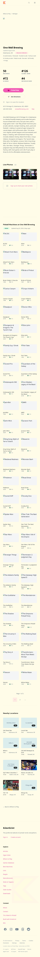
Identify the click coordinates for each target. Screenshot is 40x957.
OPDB (27, 946)
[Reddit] (28, 929)
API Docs (13, 949)
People (5, 874)
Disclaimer (6, 943)
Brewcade (15, 56)
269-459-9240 (7, 109)
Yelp (33, 109)
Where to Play (7, 14)
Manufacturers (8, 878)
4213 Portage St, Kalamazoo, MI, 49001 (15, 106)
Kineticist (8, 827)
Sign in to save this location (15, 102)
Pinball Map (15, 90)
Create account (16, 837)
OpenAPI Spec (21, 949)
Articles (5, 851)
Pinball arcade (17, 58)
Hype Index (6, 855)
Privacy (17, 940)
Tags (4, 886)
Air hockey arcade (8, 58)
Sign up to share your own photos (22, 186)
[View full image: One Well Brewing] (20, 29)
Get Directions (15, 97)
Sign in (5, 837)
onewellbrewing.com (22, 109)
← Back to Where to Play (11, 807)
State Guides (7, 890)
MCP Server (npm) (22, 951)
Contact (5, 911)
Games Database (8, 863)
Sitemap (14, 943)
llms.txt (29, 949)
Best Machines (8, 867)
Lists (4, 870)
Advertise (22, 943)
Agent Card (6, 951)
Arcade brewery (7, 56)
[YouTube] (17, 929)
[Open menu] (35, 3)
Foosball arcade (23, 56)
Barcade (24, 58)
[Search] (29, 3)
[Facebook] (5, 929)
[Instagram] (11, 929)
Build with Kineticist (9, 919)
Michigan (15, 14)
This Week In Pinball (9, 915)
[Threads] (23, 929)
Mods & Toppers (8, 882)
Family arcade (32, 56)
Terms (24, 940)
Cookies (31, 940)
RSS (4, 923)
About (5, 908)
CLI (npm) (13, 951)
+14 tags (5, 60)
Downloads (6, 893)
